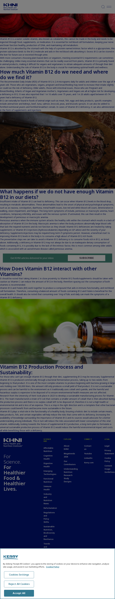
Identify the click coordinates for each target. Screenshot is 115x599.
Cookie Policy (52, 566)
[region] (57, 573)
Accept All (19, 593)
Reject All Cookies (19, 584)
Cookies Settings (19, 574)
